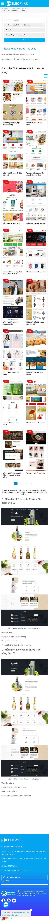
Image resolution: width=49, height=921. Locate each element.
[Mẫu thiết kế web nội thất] (36, 420)
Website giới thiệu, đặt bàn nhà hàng (11, 124)
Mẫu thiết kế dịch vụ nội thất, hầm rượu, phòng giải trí (12, 475)
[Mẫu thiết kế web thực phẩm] (36, 370)
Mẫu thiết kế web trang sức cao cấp (35, 323)
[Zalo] (6, 904)
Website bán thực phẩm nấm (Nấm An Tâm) (35, 174)
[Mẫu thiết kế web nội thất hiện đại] (13, 170)
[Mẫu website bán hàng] (13, 220)
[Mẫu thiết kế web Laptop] (36, 269)
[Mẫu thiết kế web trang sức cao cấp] (36, 319)
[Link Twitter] (14, 900)
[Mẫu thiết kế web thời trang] (13, 370)
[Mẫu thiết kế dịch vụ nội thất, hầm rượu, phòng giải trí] (13, 470)
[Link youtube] (9, 900)
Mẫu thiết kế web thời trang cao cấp (11, 323)
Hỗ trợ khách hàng (12, 877)
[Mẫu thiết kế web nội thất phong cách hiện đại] (13, 269)
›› (31, 484)
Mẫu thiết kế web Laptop (35, 272)
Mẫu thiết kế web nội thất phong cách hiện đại (12, 273)
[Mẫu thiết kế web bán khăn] (36, 120)
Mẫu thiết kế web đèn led (35, 223)
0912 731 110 (13, 866)
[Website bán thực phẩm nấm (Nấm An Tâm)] (36, 170)
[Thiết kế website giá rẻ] (17, 5)
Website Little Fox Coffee (35, 473)
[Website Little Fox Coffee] (36, 470)
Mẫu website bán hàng (11, 223)
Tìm (24, 40)
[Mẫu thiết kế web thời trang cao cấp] (13, 319)
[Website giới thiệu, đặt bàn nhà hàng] (13, 120)
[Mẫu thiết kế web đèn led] (36, 220)
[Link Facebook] (3, 900)
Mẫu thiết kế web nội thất (35, 423)
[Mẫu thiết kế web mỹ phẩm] (13, 420)
